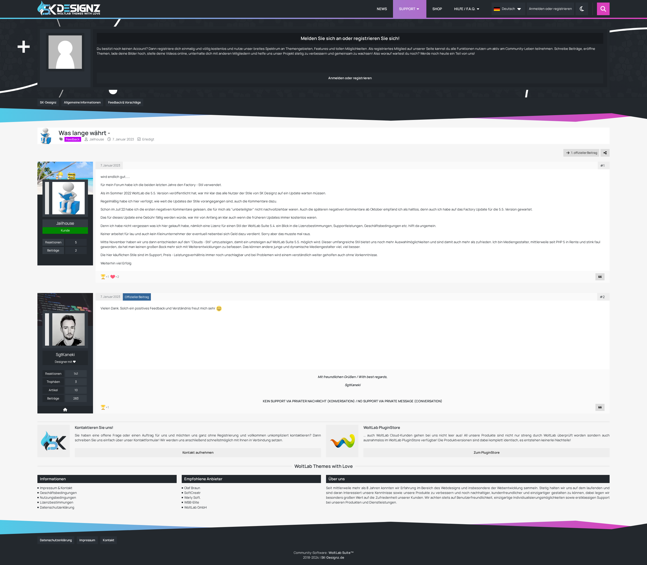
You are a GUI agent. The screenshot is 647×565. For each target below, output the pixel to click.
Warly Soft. (192, 497)
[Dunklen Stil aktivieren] (581, 9)
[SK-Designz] (68, 9)
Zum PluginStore (487, 452)
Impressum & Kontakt (56, 488)
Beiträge (53, 250)
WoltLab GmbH (195, 507)
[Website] (65, 409)
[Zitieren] (600, 276)
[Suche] (603, 9)
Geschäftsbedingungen (58, 492)
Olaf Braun (192, 488)
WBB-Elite (191, 502)
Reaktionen (53, 242)
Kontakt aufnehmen (198, 452)
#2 (602, 297)
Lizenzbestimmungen (56, 502)
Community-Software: (324, 552)
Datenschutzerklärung (57, 507)
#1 (602, 165)
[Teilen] (605, 153)
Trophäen (53, 382)
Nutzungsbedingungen (58, 497)
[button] (508, 9)
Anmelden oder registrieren (550, 8)
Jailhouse (96, 139)
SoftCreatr (192, 492)
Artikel (53, 390)
